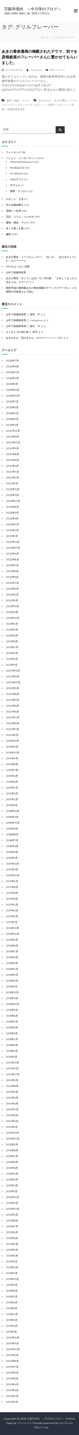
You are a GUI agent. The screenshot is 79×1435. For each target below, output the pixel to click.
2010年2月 (12, 1396)
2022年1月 (12, 600)
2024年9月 (12, 448)
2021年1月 (11, 664)
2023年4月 (12, 524)
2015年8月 (12, 1015)
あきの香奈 (60, 100)
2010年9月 (12, 1355)
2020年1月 (12, 735)
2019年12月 (12, 740)
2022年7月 (12, 565)
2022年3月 (12, 588)
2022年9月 (12, 553)
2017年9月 (12, 881)
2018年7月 (12, 840)
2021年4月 (12, 647)
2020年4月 (12, 717)
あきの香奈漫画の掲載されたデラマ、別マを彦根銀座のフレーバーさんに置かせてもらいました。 (40, 57)
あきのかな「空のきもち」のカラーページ (30, 337)
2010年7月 (12, 1366)
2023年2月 (12, 530)
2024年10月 (13, 442)
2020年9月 (12, 688)
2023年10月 (13, 501)
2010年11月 (12, 1343)
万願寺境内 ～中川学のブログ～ (32, 9)
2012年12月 (12, 1197)
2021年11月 (12, 612)
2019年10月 (12, 752)
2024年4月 (12, 471)
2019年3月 (12, 793)
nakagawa (36, 69)
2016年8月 (12, 945)
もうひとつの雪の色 (17, 331)
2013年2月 (12, 1185)
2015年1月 (11, 1056)
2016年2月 (12, 980)
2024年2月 (12, 477)
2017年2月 (12, 916)
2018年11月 (12, 816)
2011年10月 (12, 1279)
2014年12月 (12, 1062)
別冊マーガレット (58, 104)
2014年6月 (12, 1097)
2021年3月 (12, 653)
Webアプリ (17, 179)
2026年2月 (12, 378)
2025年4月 (12, 413)
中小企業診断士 (15, 204)
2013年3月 (12, 1179)
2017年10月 (12, 875)
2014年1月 (12, 1126)
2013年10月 (12, 1138)
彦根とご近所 (13, 210)
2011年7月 (11, 1296)
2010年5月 (12, 1378)
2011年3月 (11, 1320)
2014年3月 (12, 1115)
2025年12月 (12, 389)
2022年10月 (13, 547)
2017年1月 (11, 922)
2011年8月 (12, 1290)
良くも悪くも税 (15, 228)
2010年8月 (12, 1360)
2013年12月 (12, 1132)
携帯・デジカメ (19, 191)
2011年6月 (11, 1302)
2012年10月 (12, 1208)
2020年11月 (12, 676)
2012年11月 (12, 1203)
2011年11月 (12, 1273)
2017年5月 (12, 898)
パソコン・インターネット (21, 158)
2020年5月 (12, 711)
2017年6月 (12, 892)
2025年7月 (12, 401)
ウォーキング (13, 152)
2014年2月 (12, 1121)
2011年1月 (11, 1331)
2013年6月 (12, 1162)
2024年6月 (12, 460)
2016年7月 (12, 951)
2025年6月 (12, 407)
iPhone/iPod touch (21, 161)
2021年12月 (12, 606)
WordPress (66, 1423)
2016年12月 (12, 928)
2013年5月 (12, 1167)
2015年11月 (12, 998)
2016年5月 (12, 963)
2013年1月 (11, 1191)
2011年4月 (12, 1314)
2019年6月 (12, 775)
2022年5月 (12, 577)
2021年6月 (12, 635)
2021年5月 (12, 641)
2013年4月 (12, 1173)
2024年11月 (12, 436)
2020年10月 (13, 682)
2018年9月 (12, 828)
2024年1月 (12, 483)
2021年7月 (12, 629)
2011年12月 (12, 1267)
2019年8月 (12, 764)
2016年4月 (12, 969)
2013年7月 (12, 1156)
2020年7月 (12, 699)
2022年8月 (12, 559)
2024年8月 (12, 454)
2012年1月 (11, 1261)
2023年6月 (12, 512)
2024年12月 (13, 430)
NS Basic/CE (17, 167)
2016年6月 (12, 957)
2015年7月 (12, 1021)
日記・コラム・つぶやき (20, 216)
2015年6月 (12, 1027)
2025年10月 (13, 395)
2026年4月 (12, 372)
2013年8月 (12, 1150)
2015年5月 (12, 1033)
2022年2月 (12, 594)
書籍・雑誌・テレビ (18, 100)
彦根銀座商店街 (16, 109)
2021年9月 (12, 623)
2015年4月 (12, 1039)
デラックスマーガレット (31, 104)
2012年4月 (12, 1243)
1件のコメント (57, 69)
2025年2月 (12, 424)
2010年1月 (12, 1401)
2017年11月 (12, 869)
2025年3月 (12, 419)
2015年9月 (12, 1009)
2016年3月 (12, 974)
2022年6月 (12, 571)
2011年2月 (11, 1325)
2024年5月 (12, 465)
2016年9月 (12, 939)
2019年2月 (12, 799)
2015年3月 (12, 1045)
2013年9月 (12, 1144)
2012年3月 (12, 1249)
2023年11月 (12, 495)
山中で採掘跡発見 (16, 272)
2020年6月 (12, 705)
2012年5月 (12, 1238)
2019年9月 (12, 758)
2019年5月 (12, 781)
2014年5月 (12, 1103)
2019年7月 (12, 770)
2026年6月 (12, 366)
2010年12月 (12, 1337)
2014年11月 (12, 1068)
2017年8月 (12, 887)
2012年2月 (12, 1255)
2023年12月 (13, 489)
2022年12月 (13, 541)
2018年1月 (12, 857)
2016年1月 (11, 986)
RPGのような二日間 (17, 266)
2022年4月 (12, 582)
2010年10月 (13, 1349)
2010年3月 (12, 1390)
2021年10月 (12, 618)
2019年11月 (12, 746)
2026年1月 (12, 383)
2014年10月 (13, 1074)
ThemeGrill (24, 1423)
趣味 (8, 234)
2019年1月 (11, 805)
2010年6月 (12, 1372)
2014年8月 (12, 1086)
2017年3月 (12, 910)
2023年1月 (12, 536)
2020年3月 (12, 723)
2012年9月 (12, 1214)
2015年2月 (12, 1050)
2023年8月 (12, 506)
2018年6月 (12, 846)
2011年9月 (11, 1284)
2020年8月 (12, 694)
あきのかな (45, 100)
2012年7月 (12, 1226)
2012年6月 (12, 1232)
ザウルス (15, 185)
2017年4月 (12, 904)
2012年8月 (12, 1220)
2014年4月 (12, 1109)
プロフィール (41, 1427)
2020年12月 (13, 670)
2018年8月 (12, 834)
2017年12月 (12, 863)
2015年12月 (12, 992)
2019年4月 (12, 787)
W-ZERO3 (16, 173)
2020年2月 (12, 729)
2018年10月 (13, 822)
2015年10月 (12, 1004)
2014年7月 (12, 1091)
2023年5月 (12, 518)
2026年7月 (12, 360)
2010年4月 (12, 1384)
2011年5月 (11, 1308)
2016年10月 (12, 933)
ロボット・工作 (15, 199)
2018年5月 (12, 852)
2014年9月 (12, 1080)
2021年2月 (12, 658)
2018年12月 (12, 811)
